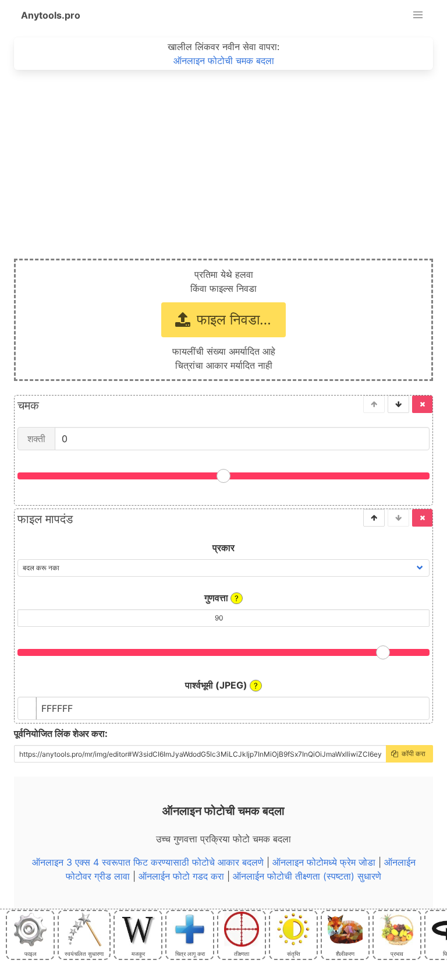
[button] (418, 15)
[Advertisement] (223, 157)
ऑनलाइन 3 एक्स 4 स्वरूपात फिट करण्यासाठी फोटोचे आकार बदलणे (148, 862)
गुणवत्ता (221, 598)
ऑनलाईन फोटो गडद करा (181, 876)
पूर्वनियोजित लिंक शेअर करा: (61, 733)
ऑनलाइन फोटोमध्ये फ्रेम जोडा (323, 862)
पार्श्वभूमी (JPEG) (221, 685)
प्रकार (223, 547)
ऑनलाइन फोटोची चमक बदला (223, 60)
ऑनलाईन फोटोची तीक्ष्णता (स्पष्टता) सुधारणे (307, 876)
